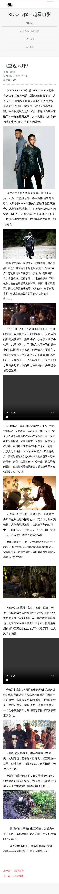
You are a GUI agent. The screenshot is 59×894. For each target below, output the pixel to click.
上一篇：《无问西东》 (14, 870)
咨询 (51, 885)
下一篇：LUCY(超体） (14, 875)
